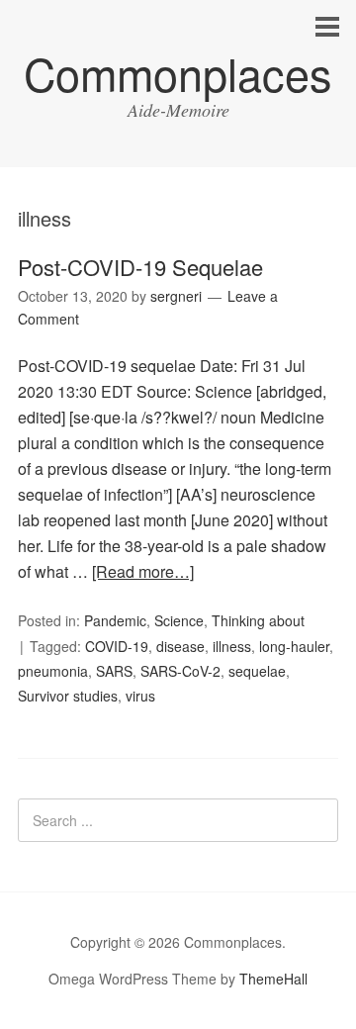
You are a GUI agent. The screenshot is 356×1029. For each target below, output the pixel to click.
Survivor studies (68, 695)
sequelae (257, 671)
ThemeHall (273, 978)
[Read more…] (143, 571)
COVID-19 (116, 646)
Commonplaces (178, 73)
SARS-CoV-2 (180, 671)
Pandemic (115, 620)
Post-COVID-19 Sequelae (140, 266)
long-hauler (294, 646)
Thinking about (258, 620)
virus (140, 695)
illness (232, 646)
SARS (114, 671)
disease (180, 646)
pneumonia (53, 671)
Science (179, 620)
